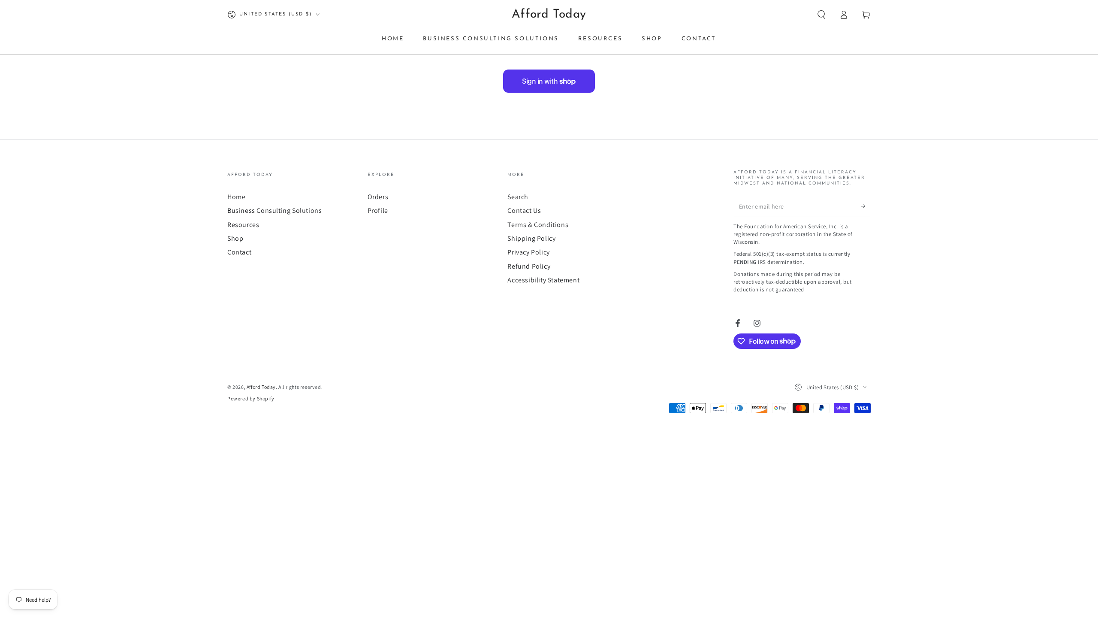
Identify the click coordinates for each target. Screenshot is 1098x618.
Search (517, 196)
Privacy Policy (528, 252)
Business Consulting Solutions (274, 210)
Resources (243, 224)
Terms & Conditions (537, 224)
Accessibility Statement (543, 280)
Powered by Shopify (250, 398)
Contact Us (524, 210)
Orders (378, 196)
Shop (235, 238)
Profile (378, 210)
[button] (821, 14)
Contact (239, 252)
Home (236, 196)
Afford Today (261, 387)
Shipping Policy (531, 238)
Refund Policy (528, 266)
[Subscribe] (866, 206)
